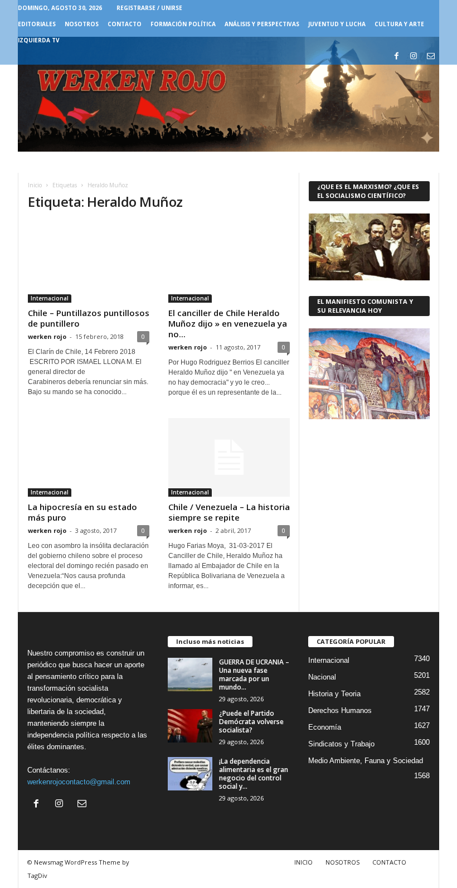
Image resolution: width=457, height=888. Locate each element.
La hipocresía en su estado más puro (82, 512)
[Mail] (430, 56)
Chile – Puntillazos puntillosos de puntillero (88, 318)
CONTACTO (125, 24)
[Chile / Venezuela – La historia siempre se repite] (229, 457)
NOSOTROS (82, 24)
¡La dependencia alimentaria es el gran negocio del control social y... (253, 773)
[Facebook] (396, 56)
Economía (324, 727)
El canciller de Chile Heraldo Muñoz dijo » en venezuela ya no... (227, 323)
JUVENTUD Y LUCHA (337, 24)
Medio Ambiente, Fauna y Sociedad (365, 760)
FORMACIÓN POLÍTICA (183, 24)
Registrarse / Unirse (149, 8)
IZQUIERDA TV (39, 40)
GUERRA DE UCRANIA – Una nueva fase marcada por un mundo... (254, 674)
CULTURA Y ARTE (399, 24)
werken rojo (47, 336)
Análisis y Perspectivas (262, 24)
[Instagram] (413, 56)
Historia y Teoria (334, 694)
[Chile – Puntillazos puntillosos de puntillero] (88, 262)
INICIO (303, 862)
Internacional (50, 298)
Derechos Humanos (340, 710)
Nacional (322, 677)
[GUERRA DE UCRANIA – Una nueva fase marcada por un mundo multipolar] (190, 674)
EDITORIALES (37, 24)
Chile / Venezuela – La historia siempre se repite (229, 512)
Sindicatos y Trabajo (341, 744)
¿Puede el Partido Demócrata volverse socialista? (251, 722)
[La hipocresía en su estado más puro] (88, 457)
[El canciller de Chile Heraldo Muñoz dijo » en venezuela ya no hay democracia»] (229, 262)
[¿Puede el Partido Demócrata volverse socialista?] (190, 726)
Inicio (35, 185)
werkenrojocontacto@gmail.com (78, 782)
